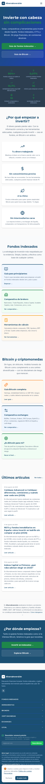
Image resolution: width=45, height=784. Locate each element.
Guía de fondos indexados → (22, 46)
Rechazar (9, 778)
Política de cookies (25, 771)
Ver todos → (38, 477)
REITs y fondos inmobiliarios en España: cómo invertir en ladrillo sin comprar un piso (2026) (22, 530)
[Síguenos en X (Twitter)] (3, 690)
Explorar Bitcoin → (22, 653)
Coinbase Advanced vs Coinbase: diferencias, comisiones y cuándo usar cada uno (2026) (21, 493)
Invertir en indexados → (23, 645)
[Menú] (41, 3)
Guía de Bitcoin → (22, 54)
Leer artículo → (10, 515)
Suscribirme (37, 743)
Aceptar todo (22, 778)
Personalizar (8, 773)
